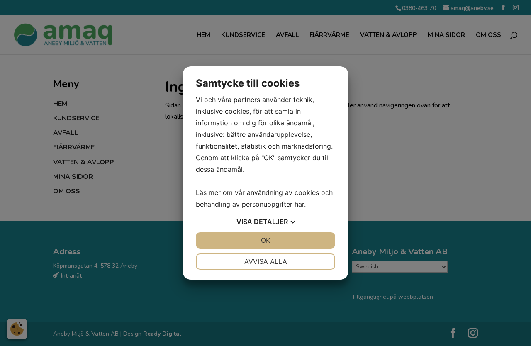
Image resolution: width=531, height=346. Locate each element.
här (299, 204)
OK (265, 240)
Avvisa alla (265, 261)
